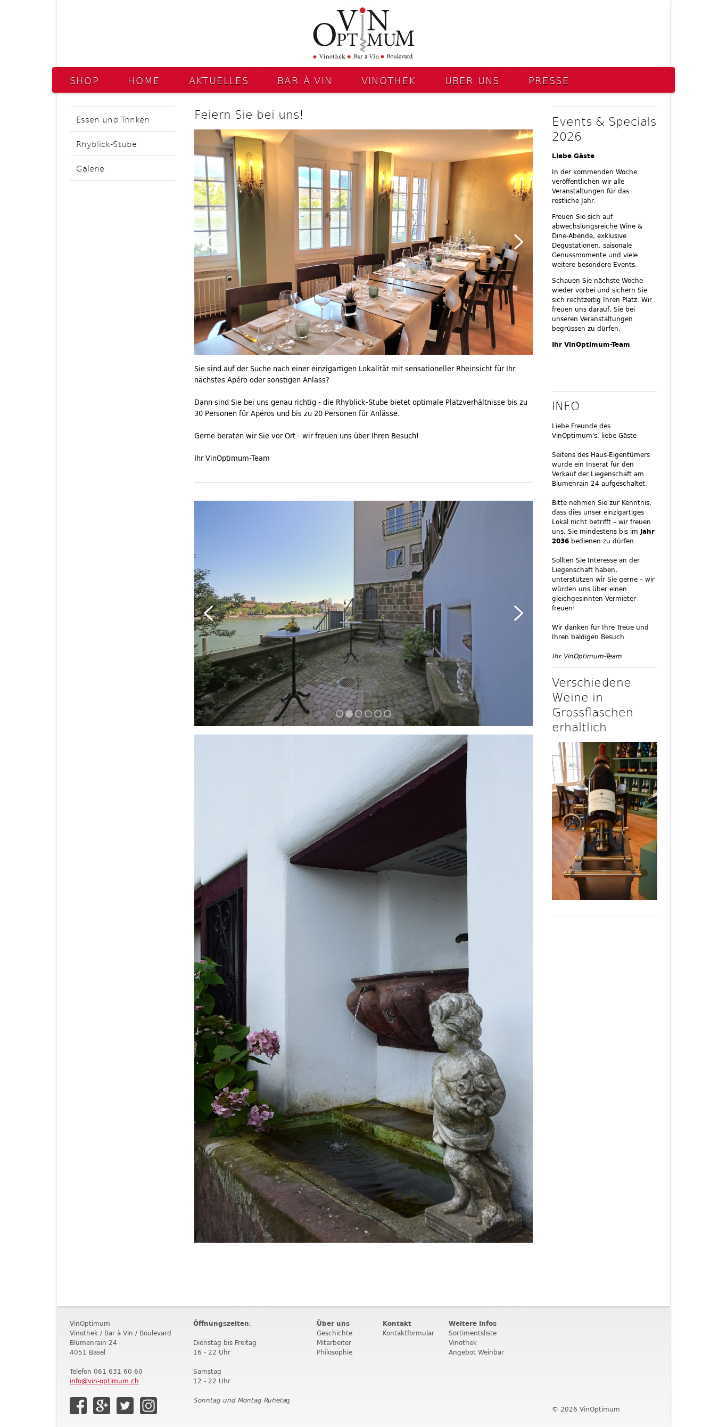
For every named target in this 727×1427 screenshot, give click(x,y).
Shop (85, 80)
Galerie (90, 168)
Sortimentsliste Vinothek (473, 1338)
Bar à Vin (304, 80)
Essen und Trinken (113, 119)
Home (144, 80)
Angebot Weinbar (476, 1352)
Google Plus (101, 1405)
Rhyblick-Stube (106, 143)
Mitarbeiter (334, 1343)
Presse (548, 80)
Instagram (148, 1405)
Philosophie (334, 1352)
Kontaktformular (408, 1333)
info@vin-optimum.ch (104, 1381)
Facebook (78, 1405)
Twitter (125, 1405)
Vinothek (388, 80)
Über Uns (472, 80)
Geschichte (334, 1333)
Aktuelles (219, 80)
